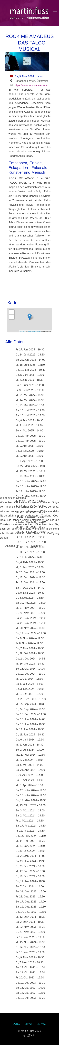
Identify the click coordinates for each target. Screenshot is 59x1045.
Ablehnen (36, 545)
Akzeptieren (12, 545)
